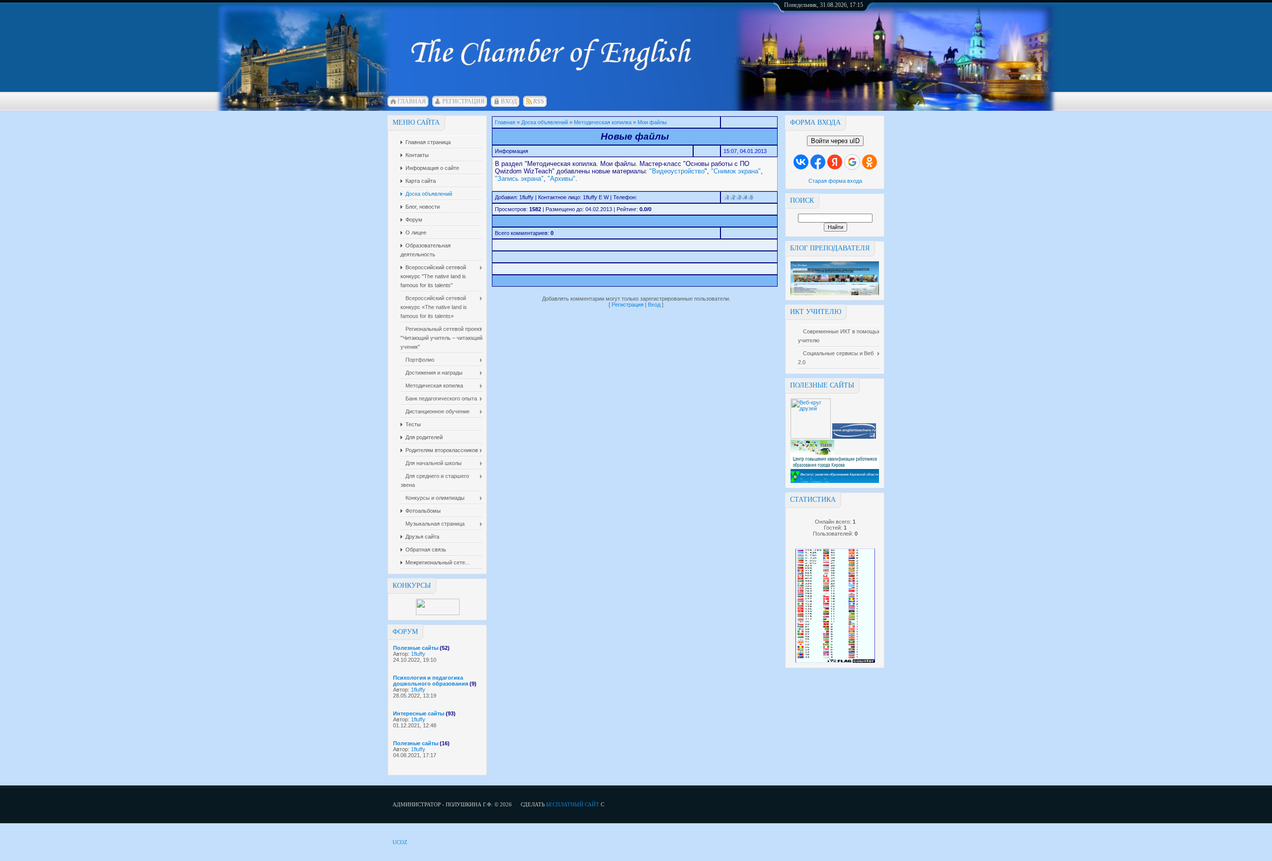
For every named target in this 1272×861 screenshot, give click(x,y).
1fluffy (418, 654)
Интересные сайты (418, 713)
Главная (412, 101)
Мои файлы (652, 122)
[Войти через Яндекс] (834, 162)
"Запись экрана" (519, 178)
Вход (509, 101)
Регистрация (463, 101)
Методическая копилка (603, 122)
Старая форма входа (835, 181)
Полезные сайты (415, 648)
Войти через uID (835, 141)
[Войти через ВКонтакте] (801, 162)
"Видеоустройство (677, 171)
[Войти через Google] (852, 162)
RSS (538, 101)
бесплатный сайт (572, 804)
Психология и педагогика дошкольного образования (430, 681)
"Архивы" (561, 178)
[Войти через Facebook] (817, 162)
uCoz (400, 842)
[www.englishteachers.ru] (854, 437)
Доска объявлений (544, 122)
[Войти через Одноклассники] (869, 162)
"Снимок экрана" (736, 171)
